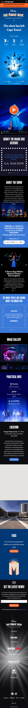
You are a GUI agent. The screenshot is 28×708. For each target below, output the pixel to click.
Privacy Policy (23, 609)
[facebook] (12, 693)
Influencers (12, 697)
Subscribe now (14, 605)
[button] (9, 172)
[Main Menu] (26, 1)
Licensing (22, 697)
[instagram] (16, 693)
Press (17, 697)
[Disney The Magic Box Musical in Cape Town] (7, 2)
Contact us (6, 697)
